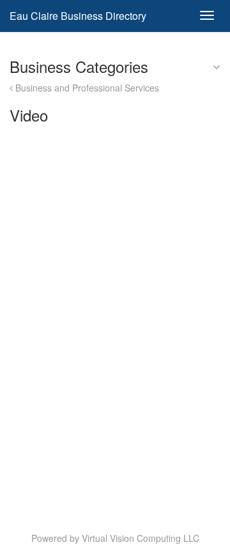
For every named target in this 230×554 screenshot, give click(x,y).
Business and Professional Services (86, 87)
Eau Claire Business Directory (78, 15)
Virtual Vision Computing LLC (140, 538)
